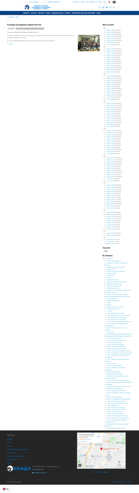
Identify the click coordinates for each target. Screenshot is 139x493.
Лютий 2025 (110, 70)
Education (41, 13)
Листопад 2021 (111, 160)
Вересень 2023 (111, 109)
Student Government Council (114, 286)
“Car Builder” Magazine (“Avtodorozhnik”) (18, 449)
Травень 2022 (110, 145)
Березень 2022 (111, 149)
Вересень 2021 (111, 164)
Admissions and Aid (57, 13)
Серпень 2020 (110, 193)
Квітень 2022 (110, 147)
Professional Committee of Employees (117, 282)
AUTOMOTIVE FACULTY (113, 309)
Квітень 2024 (110, 93)
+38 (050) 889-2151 (38, 469)
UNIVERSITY (109, 259)
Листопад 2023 (111, 105)
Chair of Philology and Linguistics (116, 340)
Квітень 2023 (110, 120)
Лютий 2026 (110, 42)
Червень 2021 (110, 170)
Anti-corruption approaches (114, 261)
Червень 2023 (110, 116)
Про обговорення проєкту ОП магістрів (119, 315)
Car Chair (109, 311)
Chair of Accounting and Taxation (116, 407)
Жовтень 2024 (110, 80)
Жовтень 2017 (110, 241)
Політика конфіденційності (118, 482)
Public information (90, 2)
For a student (110, 275)
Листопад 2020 (111, 187)
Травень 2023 (110, 118)
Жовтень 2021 (110, 162)
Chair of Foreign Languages (114, 397)
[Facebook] (99, 7)
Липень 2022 (110, 141)
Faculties (34, 13)
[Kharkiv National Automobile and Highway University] (37, 7)
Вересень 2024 (111, 82)
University (76, 2)
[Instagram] (103, 7)
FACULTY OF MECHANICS (113, 372)
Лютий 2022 (110, 151)
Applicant (109, 305)
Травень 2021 (110, 172)
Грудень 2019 (110, 212)
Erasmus (109, 277)
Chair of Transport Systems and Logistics (118, 418)
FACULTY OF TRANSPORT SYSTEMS (116, 409)
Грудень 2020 (110, 185)
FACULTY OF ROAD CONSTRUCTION (116, 346)
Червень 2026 (110, 34)
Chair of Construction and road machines (118, 380)
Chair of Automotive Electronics (115, 313)
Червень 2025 (110, 61)
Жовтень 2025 (110, 53)
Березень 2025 (111, 68)
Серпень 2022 (110, 139)
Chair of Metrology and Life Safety (116, 390)
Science (48, 13)
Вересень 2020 (111, 191)
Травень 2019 (110, 225)
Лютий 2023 (110, 124)
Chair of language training (114, 342)
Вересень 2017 (111, 243)
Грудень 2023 (110, 103)
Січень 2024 (110, 99)
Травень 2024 (110, 91)
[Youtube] (106, 7)
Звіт (106, 251)
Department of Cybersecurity (115, 374)
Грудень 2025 (110, 49)
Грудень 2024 (110, 76)
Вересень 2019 (111, 218)
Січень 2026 (110, 44)
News (82, 2)
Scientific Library (111, 269)
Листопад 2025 (111, 51)
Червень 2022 (110, 143)
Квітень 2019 (110, 227)
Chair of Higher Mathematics (115, 411)
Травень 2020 (110, 199)
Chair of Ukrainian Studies (114, 338)
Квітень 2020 (110, 202)
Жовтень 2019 (110, 216)
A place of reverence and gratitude (116, 271)
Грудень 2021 (110, 158)
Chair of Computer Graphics (114, 365)
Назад (11, 44)
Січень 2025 (110, 72)
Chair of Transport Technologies (115, 413)
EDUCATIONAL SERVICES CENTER (116, 428)
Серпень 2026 (110, 30)
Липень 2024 (110, 86)
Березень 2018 (111, 235)
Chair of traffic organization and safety (117, 416)
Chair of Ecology (111, 363)
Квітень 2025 (110, 65)
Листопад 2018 (111, 233)
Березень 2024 (111, 95)
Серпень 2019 (110, 220)
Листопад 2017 (111, 239)
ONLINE (99, 13)
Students (68, 13)
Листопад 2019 (111, 214)
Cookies (129, 482)
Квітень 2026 (110, 38)
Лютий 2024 (110, 97)
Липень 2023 (110, 114)
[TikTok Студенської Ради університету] (114, 7)
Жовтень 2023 (110, 107)
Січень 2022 (110, 153)
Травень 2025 (110, 63)
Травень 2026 (110, 36)
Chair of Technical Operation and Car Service (119, 321)
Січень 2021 (110, 181)
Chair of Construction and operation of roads (119, 351)
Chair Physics (111, 332)
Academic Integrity (112, 273)
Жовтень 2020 (110, 189)
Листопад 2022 (111, 132)
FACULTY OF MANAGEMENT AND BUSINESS (118, 399)
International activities (113, 279)
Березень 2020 (111, 204)
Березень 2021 (111, 176)
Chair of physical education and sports (117, 403)
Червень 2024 (110, 88)
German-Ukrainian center (113, 288)
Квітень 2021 (110, 174)
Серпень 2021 (110, 166)
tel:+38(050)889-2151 (34, 2)
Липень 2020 (110, 195)
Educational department (113, 300)
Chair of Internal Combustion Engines (117, 317)
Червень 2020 (110, 197)
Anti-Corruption (11, 453)
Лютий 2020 (110, 206)
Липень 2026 (110, 32)
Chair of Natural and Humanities (115, 344)
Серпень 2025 (110, 57)
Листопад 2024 (111, 78)
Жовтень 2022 (110, 135)
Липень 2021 (110, 168)
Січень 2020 (110, 208)
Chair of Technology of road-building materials (119, 353)
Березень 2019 (111, 229)
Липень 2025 (110, 59)
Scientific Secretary (112, 298)
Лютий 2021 (110, 178)
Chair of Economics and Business (116, 401)
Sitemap (100, 2)
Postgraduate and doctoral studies (116, 267)
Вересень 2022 (111, 137)
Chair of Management (113, 405)
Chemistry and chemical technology (116, 349)
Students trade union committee (115, 307)
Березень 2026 (111, 40)
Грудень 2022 (110, 130)
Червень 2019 (110, 222)
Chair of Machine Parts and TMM (116, 319)
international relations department (83, 13)
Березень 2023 (111, 122)
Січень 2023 (110, 126)
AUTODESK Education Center (114, 284)
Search (104, 0)
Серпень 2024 (110, 84)
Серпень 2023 (110, 111)
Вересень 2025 (111, 55)
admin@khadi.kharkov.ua (54, 2)
